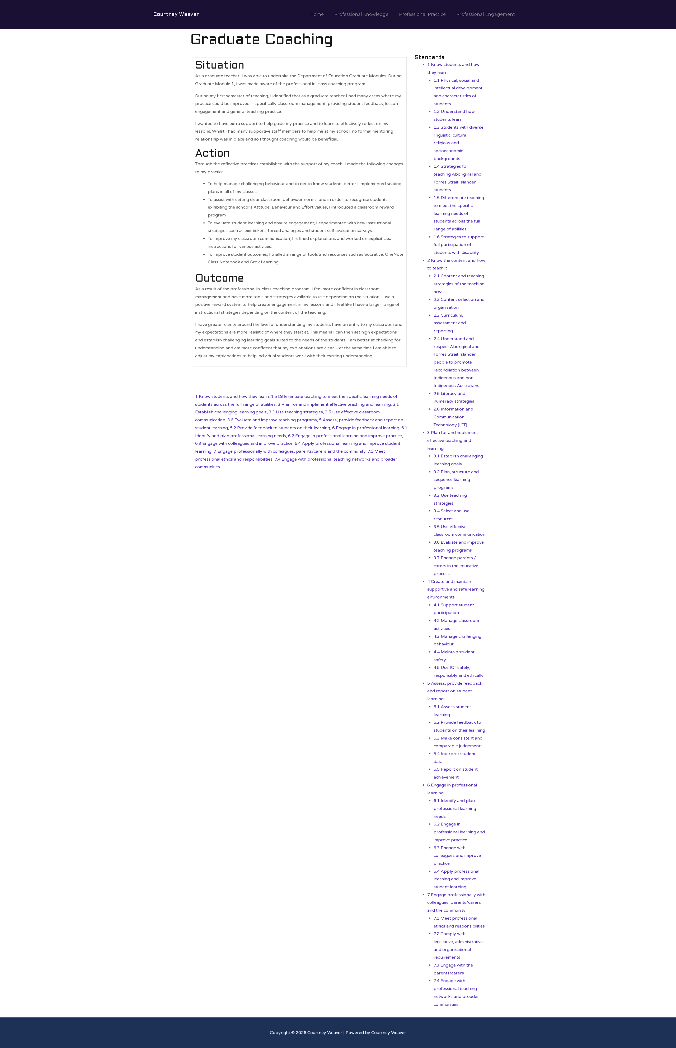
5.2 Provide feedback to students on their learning (280, 428)
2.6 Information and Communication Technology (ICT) (453, 417)
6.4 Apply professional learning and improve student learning (456, 879)
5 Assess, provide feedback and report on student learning (454, 691)
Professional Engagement (485, 14)
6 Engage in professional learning (365, 428)
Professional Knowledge (361, 14)
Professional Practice (422, 14)
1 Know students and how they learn (232, 396)
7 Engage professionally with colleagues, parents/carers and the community (289, 451)
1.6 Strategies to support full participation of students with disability (459, 244)
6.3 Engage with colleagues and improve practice (244, 443)
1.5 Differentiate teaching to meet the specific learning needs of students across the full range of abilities (459, 213)
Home (317, 14)
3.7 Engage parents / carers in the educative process (456, 565)
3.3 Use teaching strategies (296, 412)
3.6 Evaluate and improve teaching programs (272, 420)
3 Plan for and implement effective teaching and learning (334, 404)
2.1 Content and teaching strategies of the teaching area (459, 283)
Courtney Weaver (176, 14)
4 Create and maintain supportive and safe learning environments (456, 589)
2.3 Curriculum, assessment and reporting (450, 323)
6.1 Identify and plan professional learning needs (455, 808)
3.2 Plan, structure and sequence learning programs (456, 479)
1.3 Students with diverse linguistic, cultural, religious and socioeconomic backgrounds (458, 143)
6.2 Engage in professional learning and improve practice (345, 435)
